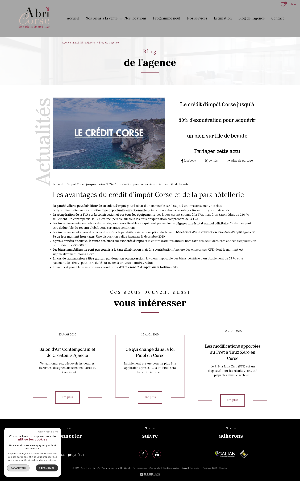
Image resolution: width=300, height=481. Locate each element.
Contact (277, 18)
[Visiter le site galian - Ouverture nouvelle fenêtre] (225, 454)
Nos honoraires (140, 468)
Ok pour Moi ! (47, 468)
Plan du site (154, 468)
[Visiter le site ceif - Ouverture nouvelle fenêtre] (244, 454)
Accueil (73, 18)
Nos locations (135, 18)
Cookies (223, 468)
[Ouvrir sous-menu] (121, 19)
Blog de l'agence (251, 18)
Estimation (223, 18)
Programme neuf (166, 18)
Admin (185, 468)
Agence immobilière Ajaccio (78, 43)
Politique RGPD (210, 468)
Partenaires (195, 468)
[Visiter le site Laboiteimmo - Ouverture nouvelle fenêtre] (150, 475)
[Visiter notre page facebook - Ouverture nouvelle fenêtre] (143, 454)
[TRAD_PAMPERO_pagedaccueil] (34, 28)
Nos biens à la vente (101, 18)
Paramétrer (18, 468)
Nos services (197, 18)
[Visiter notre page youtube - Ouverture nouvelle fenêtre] (156, 454)
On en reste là (46, 431)
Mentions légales (171, 468)
